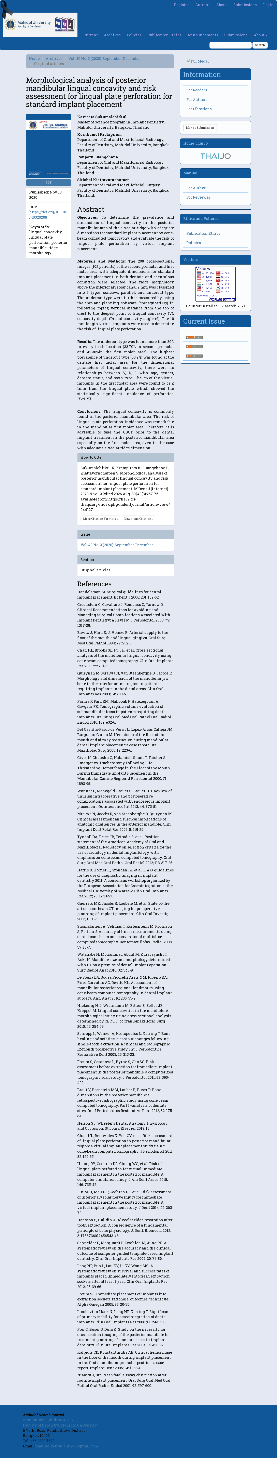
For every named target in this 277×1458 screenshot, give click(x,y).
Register (181, 4)
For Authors (196, 99)
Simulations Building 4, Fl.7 (48, 1419)
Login (268, 4)
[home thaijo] (215, 155)
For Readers (196, 90)
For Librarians (199, 108)
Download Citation (138, 519)
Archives (112, 34)
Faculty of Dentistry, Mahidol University (60, 1425)
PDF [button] (49, 182)
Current (202, 4)
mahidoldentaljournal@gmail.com (66, 1446)
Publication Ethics (164, 34)
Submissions (245, 4)
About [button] (259, 34)
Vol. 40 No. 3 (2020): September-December (104, 58)
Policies (134, 34)
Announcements (202, 34)
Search (260, 45)
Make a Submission (200, 128)
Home (34, 58)
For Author (196, 187)
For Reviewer (198, 197)
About (221, 4)
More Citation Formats (100, 519)
